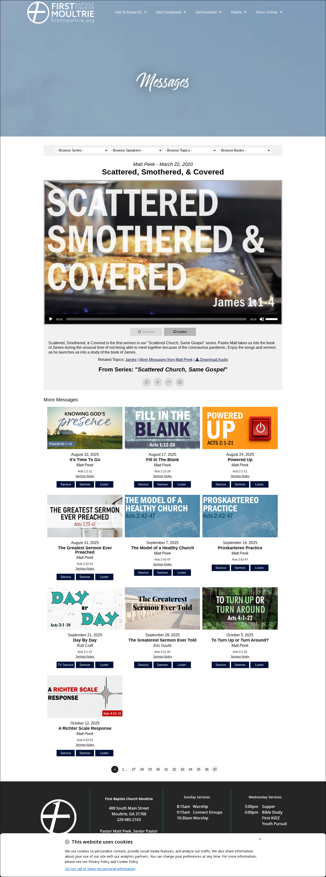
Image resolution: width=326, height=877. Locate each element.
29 (150, 769)
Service (65, 484)
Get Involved (206, 12)
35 (198, 769)
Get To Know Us (128, 12)
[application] (163, 319)
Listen (182, 332)
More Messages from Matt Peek (166, 360)
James (131, 360)
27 (134, 769)
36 (207, 769)
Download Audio (214, 360)
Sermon (148, 332)
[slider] (272, 318)
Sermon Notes (85, 476)
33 (182, 769)
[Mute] (261, 319)
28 (142, 769)
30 (158, 769)
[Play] (50, 319)
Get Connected (168, 12)
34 (190, 769)
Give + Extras (267, 12)
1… (124, 769)
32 (174, 769)
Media (236, 12)
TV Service (65, 665)
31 (166, 769)
